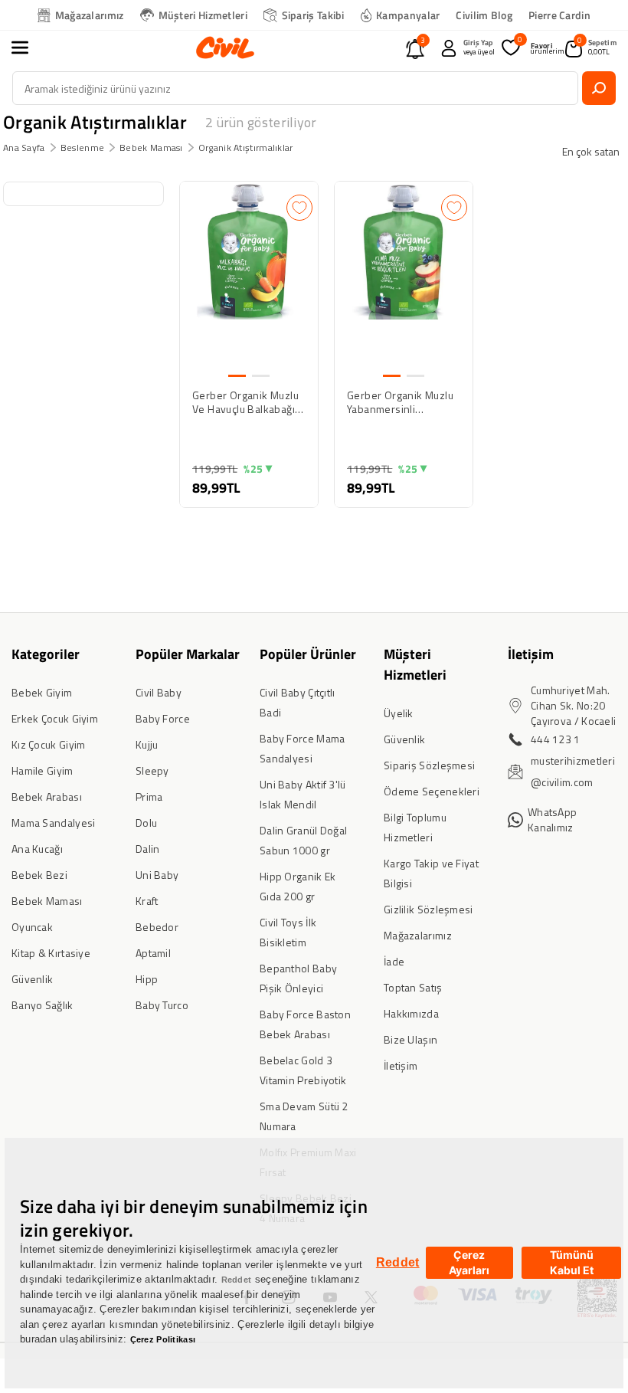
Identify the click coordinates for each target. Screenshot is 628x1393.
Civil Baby (159, 692)
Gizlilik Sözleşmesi (428, 909)
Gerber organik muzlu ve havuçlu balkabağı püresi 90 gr (245, 402)
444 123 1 (556, 739)
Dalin (148, 849)
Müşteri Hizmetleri (203, 15)
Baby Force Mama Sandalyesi (302, 748)
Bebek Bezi (39, 875)
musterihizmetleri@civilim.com (573, 771)
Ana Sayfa (24, 147)
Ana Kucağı (37, 849)
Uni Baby (157, 875)
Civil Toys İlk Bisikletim (288, 932)
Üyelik (399, 713)
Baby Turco (162, 1005)
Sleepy (152, 770)
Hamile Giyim (42, 770)
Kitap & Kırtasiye (50, 953)
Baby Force (163, 718)
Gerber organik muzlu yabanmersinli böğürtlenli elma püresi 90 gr (403, 402)
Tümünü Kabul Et (572, 1262)
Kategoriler (45, 654)
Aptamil (153, 953)
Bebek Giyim (41, 692)
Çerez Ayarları (469, 1262)
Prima (149, 796)
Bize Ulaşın (410, 1039)
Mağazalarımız (89, 15)
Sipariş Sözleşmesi (429, 765)
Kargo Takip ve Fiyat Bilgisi (431, 873)
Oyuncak (32, 927)
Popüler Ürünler (308, 654)
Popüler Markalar (188, 654)
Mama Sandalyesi (53, 822)
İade (394, 961)
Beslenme (82, 147)
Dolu (146, 822)
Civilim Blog (484, 15)
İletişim (400, 1065)
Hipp (147, 979)
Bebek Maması (151, 147)
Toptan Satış (413, 987)
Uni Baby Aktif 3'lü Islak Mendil (303, 794)
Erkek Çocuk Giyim (54, 718)
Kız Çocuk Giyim (48, 744)
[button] (28, 47)
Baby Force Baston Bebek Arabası (305, 1024)
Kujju (147, 744)
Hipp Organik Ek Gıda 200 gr (298, 886)
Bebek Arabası (46, 796)
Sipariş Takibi (313, 15)
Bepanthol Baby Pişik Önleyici (298, 978)
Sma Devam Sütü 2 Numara (304, 1116)
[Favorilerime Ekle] (299, 207)
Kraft (147, 901)
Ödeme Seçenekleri (431, 791)
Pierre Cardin (559, 15)
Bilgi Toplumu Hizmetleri (415, 827)
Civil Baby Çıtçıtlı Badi (297, 702)
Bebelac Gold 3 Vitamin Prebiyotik (303, 1070)
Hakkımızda (411, 1013)
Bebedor (157, 927)
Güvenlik (32, 979)
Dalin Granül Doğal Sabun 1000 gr (303, 840)
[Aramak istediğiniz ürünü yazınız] (599, 88)
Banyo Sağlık (42, 1005)
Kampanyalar (408, 15)
